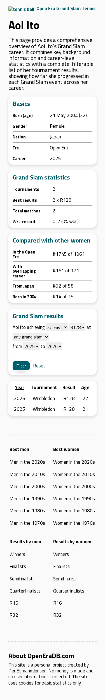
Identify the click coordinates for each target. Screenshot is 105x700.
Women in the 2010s (74, 474)
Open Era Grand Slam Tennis (65, 8)
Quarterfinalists (25, 590)
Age (85, 387)
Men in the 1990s (27, 498)
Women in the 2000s (74, 486)
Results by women (72, 541)
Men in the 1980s (27, 510)
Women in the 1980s (74, 510)
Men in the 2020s (27, 462)
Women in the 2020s (74, 462)
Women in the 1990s (74, 498)
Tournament (44, 387)
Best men (19, 449)
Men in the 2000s (27, 486)
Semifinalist (21, 578)
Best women (66, 449)
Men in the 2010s (27, 474)
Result (69, 387)
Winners (17, 554)
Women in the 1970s (74, 523)
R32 (14, 615)
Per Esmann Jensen (27, 670)
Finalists (18, 566)
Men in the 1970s (27, 523)
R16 (14, 603)
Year (19, 387)
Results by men (25, 541)
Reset (39, 365)
